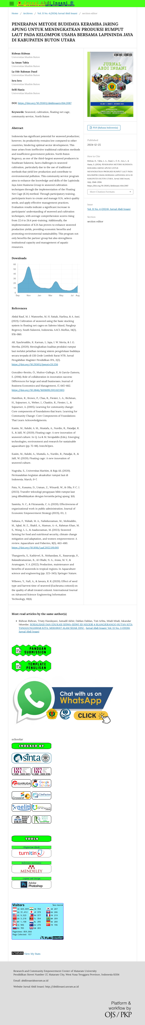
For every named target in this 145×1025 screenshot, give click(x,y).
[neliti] (21, 810)
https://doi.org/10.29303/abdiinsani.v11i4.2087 (44, 103)
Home (15, 13)
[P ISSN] (21, 774)
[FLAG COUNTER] (37, 938)
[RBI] (41, 822)
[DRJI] (21, 822)
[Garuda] (21, 786)
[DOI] (21, 798)
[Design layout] (31, 887)
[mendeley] (31, 872)
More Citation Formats (102, 191)
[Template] (31, 671)
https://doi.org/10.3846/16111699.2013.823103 (38, 390)
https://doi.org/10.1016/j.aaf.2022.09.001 (35, 547)
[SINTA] (31, 762)
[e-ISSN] (41, 774)
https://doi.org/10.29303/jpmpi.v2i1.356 (35, 364)
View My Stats (32, 953)
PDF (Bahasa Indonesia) (105, 127)
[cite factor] (41, 798)
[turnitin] (31, 856)
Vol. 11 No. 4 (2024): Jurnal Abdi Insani (57, 13)
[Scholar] (41, 786)
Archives (28, 13)
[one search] (41, 810)
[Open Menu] (11, 3)
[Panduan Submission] (31, 655)
